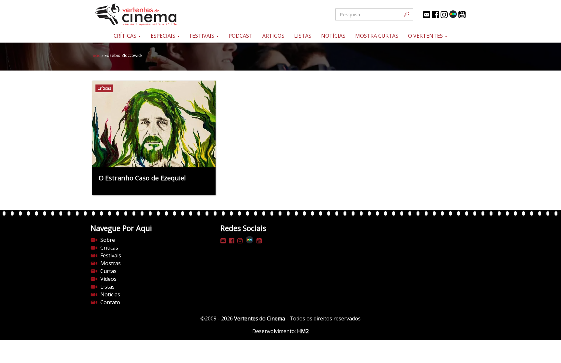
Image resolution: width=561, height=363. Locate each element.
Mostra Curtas (376, 35)
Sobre (107, 239)
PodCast (241, 35)
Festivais (203, 35)
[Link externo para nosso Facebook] (435, 14)
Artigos (273, 35)
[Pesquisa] (406, 14)
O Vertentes (426, 35)
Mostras (110, 263)
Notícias (333, 35)
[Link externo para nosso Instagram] (444, 14)
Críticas (126, 35)
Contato (110, 302)
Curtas (108, 271)
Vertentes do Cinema (259, 318)
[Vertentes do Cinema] (153, 14)
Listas (302, 35)
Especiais (164, 35)
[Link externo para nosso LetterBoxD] (453, 14)
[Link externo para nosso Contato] (426, 14)
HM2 (303, 331)
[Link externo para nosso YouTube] (462, 14)
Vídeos (108, 278)
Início (96, 55)
